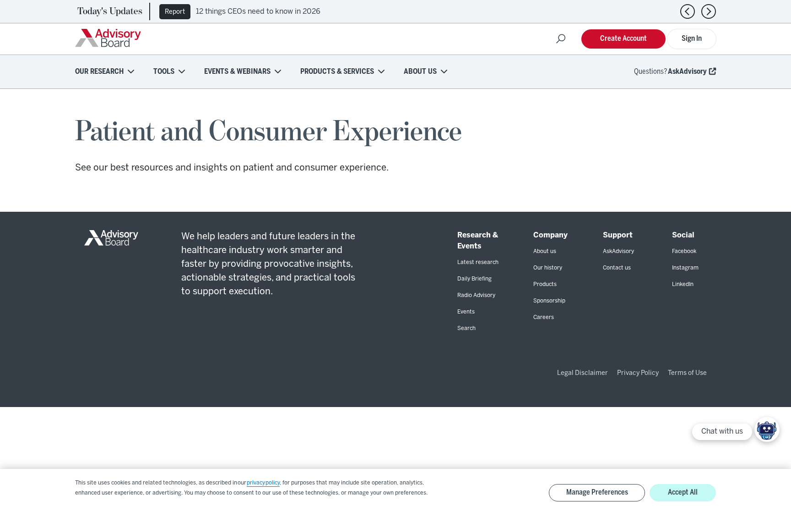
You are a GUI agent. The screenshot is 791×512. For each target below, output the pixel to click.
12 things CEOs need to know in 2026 (258, 11)
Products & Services (337, 71)
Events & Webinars (237, 71)
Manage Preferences (597, 492)
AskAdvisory (687, 71)
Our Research (99, 71)
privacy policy (263, 482)
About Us (420, 71)
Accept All (683, 492)
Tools (163, 71)
